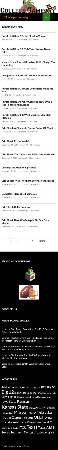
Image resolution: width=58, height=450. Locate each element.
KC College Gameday (15, 17)
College (42, 393)
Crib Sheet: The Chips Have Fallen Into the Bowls (28, 154)
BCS (44, 387)
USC (36, 432)
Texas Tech (9, 432)
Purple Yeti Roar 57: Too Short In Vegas (23, 35)
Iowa (49, 397)
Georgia (42, 396)
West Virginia (46, 432)
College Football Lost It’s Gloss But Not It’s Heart (28, 75)
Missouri (21, 412)
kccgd (4, 329)
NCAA (32, 412)
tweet (20, 432)
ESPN (5, 396)
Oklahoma (43, 417)
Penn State (41, 422)
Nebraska (44, 412)
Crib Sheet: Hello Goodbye (16, 207)
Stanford (16, 428)
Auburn (26, 387)
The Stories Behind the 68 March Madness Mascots (27, 346)
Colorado (51, 392)
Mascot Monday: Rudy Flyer (16, 349)
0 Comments (34, 39)
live (30, 408)
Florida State (23, 396)
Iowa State (9, 401)
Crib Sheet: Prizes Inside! (15, 141)
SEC (49, 422)
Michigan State (7, 413)
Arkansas (18, 387)
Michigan (49, 407)
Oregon (32, 422)
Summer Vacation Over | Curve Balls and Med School (28, 337)
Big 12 (8, 392)
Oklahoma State (14, 422)
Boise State (33, 392)
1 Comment (32, 69)
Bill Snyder (20, 392)
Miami (39, 408)
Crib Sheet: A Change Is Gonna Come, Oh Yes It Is (29, 128)
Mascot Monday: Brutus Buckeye (21, 340)
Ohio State (27, 417)
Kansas (23, 401)
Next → (43, 241)
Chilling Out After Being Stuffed (19, 167)
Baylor (36, 387)
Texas (32, 427)
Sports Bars (7, 428)
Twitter (28, 432)
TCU (23, 427)
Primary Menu (54, 17)
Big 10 (51, 387)
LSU (34, 407)
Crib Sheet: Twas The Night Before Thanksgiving (28, 180)
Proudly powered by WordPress (15, 446)
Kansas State (15, 407)
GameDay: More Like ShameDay (19, 193)
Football (34, 397)
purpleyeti (23, 39)
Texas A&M (46, 427)
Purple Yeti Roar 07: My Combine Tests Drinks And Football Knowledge (27, 103)
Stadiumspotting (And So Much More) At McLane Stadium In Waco (26, 356)
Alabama (8, 387)
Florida (12, 396)
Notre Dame (11, 417)
